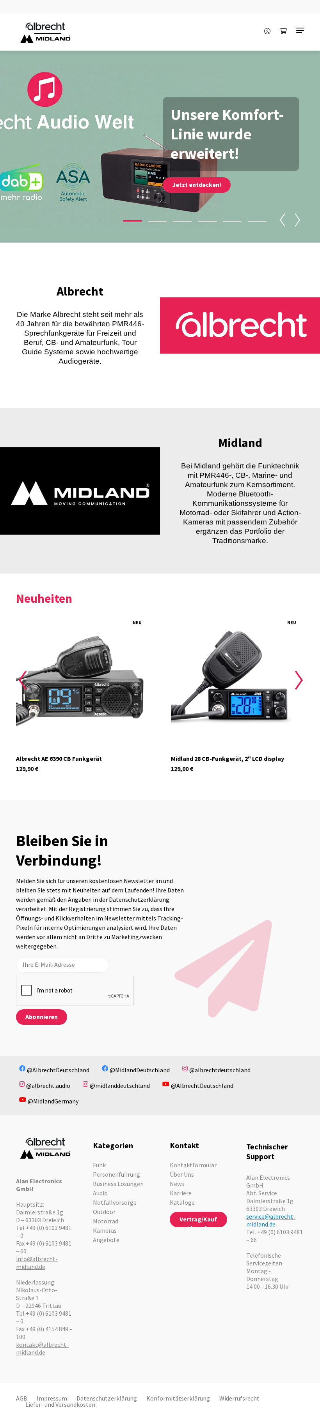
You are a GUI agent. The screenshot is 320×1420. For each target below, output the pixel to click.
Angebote (106, 1240)
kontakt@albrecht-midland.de (42, 1348)
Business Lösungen (118, 1184)
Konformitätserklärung (178, 1398)
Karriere (181, 1193)
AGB (21, 1398)
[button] (132, 221)
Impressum (52, 1398)
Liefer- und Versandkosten (60, 1404)
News (177, 1184)
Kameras (105, 1230)
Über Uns (182, 1174)
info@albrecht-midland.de (37, 1262)
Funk (99, 1165)
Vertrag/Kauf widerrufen (198, 1221)
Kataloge (182, 1202)
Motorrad (105, 1221)
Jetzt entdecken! (196, 184)
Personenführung (116, 1174)
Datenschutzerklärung (106, 1398)
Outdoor (104, 1212)
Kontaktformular (193, 1165)
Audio (100, 1193)
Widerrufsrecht (239, 1398)
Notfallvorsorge (115, 1202)
